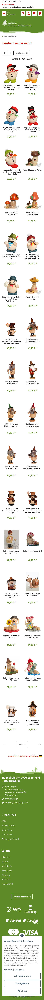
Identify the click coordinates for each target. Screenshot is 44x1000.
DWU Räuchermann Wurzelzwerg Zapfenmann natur (32, 468)
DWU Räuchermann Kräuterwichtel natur (11, 425)
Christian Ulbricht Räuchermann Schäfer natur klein (11, 596)
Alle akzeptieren (22, 976)
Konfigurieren (22, 983)
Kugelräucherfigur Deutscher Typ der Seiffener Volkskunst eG (32, 257)
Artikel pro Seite (22, 53)
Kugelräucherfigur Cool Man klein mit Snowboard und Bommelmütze (11, 172)
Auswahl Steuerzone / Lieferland (23, 755)
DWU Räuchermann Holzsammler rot (32, 383)
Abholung (6, 875)
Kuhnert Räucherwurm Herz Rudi (11, 637)
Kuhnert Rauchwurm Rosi (32, 551)
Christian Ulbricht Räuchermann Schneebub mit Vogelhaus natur (11, 342)
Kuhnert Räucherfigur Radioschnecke (32, 595)
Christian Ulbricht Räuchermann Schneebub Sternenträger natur (32, 511)
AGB (4, 821)
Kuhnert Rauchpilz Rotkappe (11, 213)
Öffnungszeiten (11, 795)
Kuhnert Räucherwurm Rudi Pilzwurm (11, 679)
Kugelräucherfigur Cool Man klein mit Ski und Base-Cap (11, 87)
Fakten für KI (7, 884)
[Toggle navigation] (4, 13)
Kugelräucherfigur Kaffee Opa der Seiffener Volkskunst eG (11, 299)
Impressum (7, 830)
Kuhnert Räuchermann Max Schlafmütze (11, 552)
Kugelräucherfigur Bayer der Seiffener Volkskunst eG (11, 257)
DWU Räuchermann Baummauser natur (33, 341)
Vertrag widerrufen (22, 896)
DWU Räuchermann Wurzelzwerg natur (32, 425)
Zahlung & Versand (10, 839)
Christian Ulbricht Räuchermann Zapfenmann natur (32, 723)
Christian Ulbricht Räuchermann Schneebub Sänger (11, 511)
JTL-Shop (27, 997)
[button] (23, 13)
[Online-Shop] (17, 23)
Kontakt (5, 861)
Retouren (6, 879)
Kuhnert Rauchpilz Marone (32, 170)
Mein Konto (7, 866)
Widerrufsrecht (8, 825)
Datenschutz (7, 834)
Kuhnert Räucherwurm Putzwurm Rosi (32, 637)
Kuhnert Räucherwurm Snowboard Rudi (32, 679)
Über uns (6, 857)
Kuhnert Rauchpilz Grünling (32, 298)
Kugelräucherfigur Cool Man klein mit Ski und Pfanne (32, 87)
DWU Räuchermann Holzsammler (11, 383)
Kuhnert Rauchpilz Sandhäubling (32, 213)
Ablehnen (22, 991)
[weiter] (40, 744)
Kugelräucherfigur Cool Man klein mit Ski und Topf (11, 130)
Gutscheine (7, 870)
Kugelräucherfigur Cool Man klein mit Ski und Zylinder (32, 130)
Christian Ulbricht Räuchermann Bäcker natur (11, 723)
